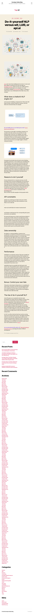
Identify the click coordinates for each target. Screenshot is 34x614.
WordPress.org (5, 604)
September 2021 (5, 436)
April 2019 (4, 472)
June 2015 (4, 519)
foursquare (12, 333)
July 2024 (4, 395)
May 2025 (4, 382)
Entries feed (4, 602)
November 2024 (5, 390)
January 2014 (4, 542)
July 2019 (4, 468)
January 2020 (4, 461)
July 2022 (4, 427)
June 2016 (4, 505)
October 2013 (4, 546)
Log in (3, 600)
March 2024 (4, 401)
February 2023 (4, 418)
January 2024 (4, 403)
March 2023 (4, 416)
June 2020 (4, 455)
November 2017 (5, 488)
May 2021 (3, 440)
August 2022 (4, 426)
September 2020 (5, 451)
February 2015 (4, 525)
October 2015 (4, 515)
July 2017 (3, 490)
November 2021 (5, 435)
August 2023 (4, 410)
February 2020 (4, 460)
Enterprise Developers (6, 578)
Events (3, 579)
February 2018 (4, 485)
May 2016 (4, 506)
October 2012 (4, 560)
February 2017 (4, 494)
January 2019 (4, 476)
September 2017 (5, 489)
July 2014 (4, 534)
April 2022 (4, 431)
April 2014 (4, 538)
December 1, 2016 (18, 31)
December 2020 (5, 447)
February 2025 (4, 386)
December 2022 (5, 420)
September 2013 (5, 547)
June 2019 (4, 469)
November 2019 (5, 464)
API (6, 333)
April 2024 (4, 399)
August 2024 (4, 394)
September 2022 (5, 424)
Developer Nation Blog (17, 2)
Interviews (4, 583)
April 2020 (4, 457)
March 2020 (4, 459)
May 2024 (4, 398)
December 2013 (5, 543)
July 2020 (4, 453)
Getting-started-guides (6, 580)
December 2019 (5, 463)
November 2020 (5, 448)
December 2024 (5, 389)
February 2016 (4, 510)
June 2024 (4, 397)
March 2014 (4, 539)
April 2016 (4, 507)
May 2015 (4, 521)
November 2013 (5, 544)
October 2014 (4, 530)
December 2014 (5, 527)
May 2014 (4, 536)
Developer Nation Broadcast (7, 575)
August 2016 (4, 502)
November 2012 (5, 559)
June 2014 (4, 535)
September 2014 (5, 531)
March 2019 (4, 473)
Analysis (3, 570)
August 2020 (4, 452)
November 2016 (5, 498)
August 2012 (4, 563)
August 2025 (4, 378)
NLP (16, 333)
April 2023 (4, 415)
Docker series (4, 576)
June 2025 (4, 381)
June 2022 (4, 428)
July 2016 (4, 503)
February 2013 (4, 555)
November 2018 (5, 477)
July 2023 (4, 411)
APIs (12, 18)
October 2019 (4, 465)
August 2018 (4, 481)
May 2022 (4, 430)
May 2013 (4, 551)
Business (3, 572)
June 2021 (4, 439)
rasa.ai (19, 322)
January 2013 (4, 556)
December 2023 (5, 405)
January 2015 (4, 526)
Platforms (16, 18)
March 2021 (4, 443)
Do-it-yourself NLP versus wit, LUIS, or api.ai (17, 25)
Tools (21, 18)
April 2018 (4, 484)
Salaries (3, 589)
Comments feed (5, 603)
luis (14, 333)
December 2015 (5, 513)
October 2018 (4, 478)
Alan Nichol (10, 31)
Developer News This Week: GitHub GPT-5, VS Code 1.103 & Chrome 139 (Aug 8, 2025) (9, 363)
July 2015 (4, 518)
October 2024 (4, 391)
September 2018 (5, 480)
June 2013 (4, 550)
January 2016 (4, 511)
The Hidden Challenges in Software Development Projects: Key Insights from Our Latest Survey (9, 354)
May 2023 (4, 414)
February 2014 (4, 540)
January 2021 (4, 445)
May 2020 (4, 456)
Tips (2, 592)
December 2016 (5, 497)
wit (17, 333)
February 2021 (4, 444)
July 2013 (4, 548)
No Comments (25, 31)
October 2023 (4, 407)
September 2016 (5, 501)
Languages (4, 584)
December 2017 (5, 486)
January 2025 (4, 387)
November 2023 (5, 406)
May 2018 (4, 482)
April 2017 (4, 493)
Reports (3, 588)
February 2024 (4, 402)
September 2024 (5, 393)
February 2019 (4, 474)
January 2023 (4, 419)
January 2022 (4, 434)
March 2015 (4, 523)
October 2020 (4, 449)
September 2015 (5, 517)
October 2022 (4, 423)
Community (4, 574)
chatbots (8, 333)
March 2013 (4, 554)
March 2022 (4, 432)
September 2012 (5, 561)
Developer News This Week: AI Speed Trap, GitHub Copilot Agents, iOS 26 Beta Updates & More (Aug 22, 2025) (9, 358)
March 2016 (4, 509)
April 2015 (4, 522)
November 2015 (5, 514)
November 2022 (5, 422)
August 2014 (4, 532)
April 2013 (4, 552)
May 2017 (3, 492)
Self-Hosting (4, 591)
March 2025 (4, 385)
